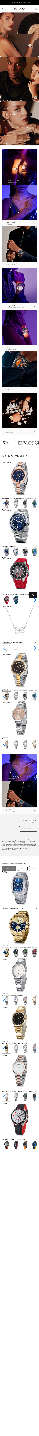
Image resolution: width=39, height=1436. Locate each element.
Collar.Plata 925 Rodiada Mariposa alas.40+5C (12, 642)
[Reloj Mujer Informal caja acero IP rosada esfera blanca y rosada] (19, 1071)
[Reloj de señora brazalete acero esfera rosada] (19, 718)
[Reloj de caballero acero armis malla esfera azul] (19, 888)
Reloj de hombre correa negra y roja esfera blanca (13, 1139)
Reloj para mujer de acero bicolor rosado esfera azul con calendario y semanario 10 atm (17, 498)
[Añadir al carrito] (33, 595)
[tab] (9, 868)
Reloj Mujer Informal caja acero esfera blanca (12, 995)
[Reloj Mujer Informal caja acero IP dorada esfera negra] (19, 1023)
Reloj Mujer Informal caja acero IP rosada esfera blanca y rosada (17, 1091)
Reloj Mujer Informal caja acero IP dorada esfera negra (14, 1043)
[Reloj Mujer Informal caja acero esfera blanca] (19, 975)
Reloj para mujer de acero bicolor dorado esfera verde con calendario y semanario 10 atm (18, 690)
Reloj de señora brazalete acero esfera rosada (12, 739)
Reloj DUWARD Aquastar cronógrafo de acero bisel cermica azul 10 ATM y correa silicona (18, 594)
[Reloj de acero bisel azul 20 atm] (19, 526)
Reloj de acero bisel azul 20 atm (9, 546)
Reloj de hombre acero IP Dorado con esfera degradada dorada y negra (18, 947)
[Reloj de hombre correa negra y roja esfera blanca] (19, 1119)
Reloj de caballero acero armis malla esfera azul (12, 908)
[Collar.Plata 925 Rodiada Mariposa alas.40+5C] (19, 622)
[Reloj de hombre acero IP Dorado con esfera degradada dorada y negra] (19, 927)
